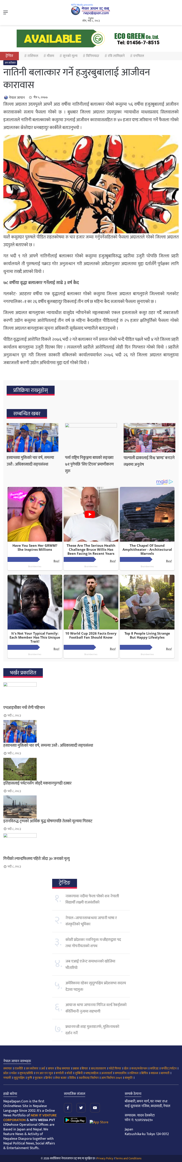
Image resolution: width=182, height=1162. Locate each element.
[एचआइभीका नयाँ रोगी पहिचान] (91, 693)
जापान (50, 1068)
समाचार (7, 1068)
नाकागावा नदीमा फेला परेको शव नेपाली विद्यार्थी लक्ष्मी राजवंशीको (92, 899)
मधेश (14, 1073)
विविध (72, 1077)
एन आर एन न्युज (44, 1073)
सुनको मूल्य (70, 56)
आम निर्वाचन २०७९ (111, 1077)
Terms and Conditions (128, 1158)
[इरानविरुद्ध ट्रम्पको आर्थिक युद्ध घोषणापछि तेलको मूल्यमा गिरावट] (91, 806)
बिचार (84, 1068)
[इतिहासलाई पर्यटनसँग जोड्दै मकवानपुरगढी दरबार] (91, 769)
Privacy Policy (105, 1158)
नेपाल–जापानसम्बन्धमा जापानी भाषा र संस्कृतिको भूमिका (91, 921)
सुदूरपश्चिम (19, 1077)
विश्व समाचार (63, 1068)
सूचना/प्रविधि (26, 1073)
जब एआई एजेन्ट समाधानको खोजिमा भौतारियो (90, 964)
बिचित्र (144, 1073)
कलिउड (154, 1068)
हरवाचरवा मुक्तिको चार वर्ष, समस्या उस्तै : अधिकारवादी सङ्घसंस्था (30, 461)
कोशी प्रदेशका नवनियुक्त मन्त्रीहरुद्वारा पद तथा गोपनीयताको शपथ (93, 942)
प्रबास (76, 1068)
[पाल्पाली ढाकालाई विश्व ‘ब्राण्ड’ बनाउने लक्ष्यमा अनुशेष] (149, 437)
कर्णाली (59, 1073)
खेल (126, 1068)
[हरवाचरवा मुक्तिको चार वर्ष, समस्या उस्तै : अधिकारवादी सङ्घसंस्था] (32, 437)
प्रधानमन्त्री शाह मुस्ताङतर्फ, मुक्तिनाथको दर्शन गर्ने (92, 1029)
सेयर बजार (61, 1077)
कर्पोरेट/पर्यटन (168, 1068)
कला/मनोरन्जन (139, 1068)
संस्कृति (129, 1077)
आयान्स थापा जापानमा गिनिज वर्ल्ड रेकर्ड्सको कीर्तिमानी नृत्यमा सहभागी (96, 1008)
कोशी (69, 1073)
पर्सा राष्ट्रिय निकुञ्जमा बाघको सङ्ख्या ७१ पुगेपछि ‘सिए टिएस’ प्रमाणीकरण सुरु (89, 464)
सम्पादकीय (121, 1073)
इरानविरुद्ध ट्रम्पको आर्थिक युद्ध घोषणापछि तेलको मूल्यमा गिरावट (47, 821)
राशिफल (33, 56)
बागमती (165, 1073)
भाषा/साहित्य (92, 1073)
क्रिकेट (48, 1077)
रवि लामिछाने (116, 56)
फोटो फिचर (115, 1068)
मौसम (50, 56)
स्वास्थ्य (154, 1073)
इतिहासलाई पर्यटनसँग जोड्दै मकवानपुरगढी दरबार (37, 783)
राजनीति (18, 1068)
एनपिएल (138, 56)
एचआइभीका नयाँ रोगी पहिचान (24, 707)
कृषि (29, 1077)
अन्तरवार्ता (106, 1073)
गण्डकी (7, 1077)
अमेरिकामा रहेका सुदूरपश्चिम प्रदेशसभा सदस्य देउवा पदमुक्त (95, 986)
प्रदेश (5, 1073)
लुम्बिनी (79, 1073)
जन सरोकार (10, 63)
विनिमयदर (92, 56)
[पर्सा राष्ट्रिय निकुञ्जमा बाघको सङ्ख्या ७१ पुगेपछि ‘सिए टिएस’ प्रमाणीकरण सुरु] (91, 437)
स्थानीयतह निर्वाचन (89, 1077)
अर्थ (43, 1068)
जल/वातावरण (98, 1068)
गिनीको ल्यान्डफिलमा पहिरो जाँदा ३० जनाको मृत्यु (36, 858)
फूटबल (39, 1077)
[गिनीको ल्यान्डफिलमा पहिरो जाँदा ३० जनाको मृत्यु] (91, 844)
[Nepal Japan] (91, 9)
